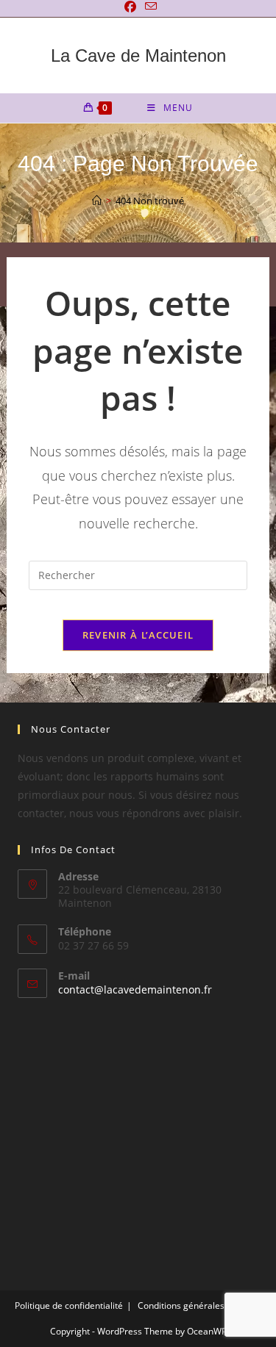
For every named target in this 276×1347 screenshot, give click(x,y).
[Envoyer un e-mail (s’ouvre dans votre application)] (149, 6)
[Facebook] (130, 6)
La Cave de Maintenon (138, 55)
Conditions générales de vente (200, 1305)
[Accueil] (97, 200)
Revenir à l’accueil (138, 635)
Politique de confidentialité (69, 1305)
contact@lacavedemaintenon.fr (135, 989)
